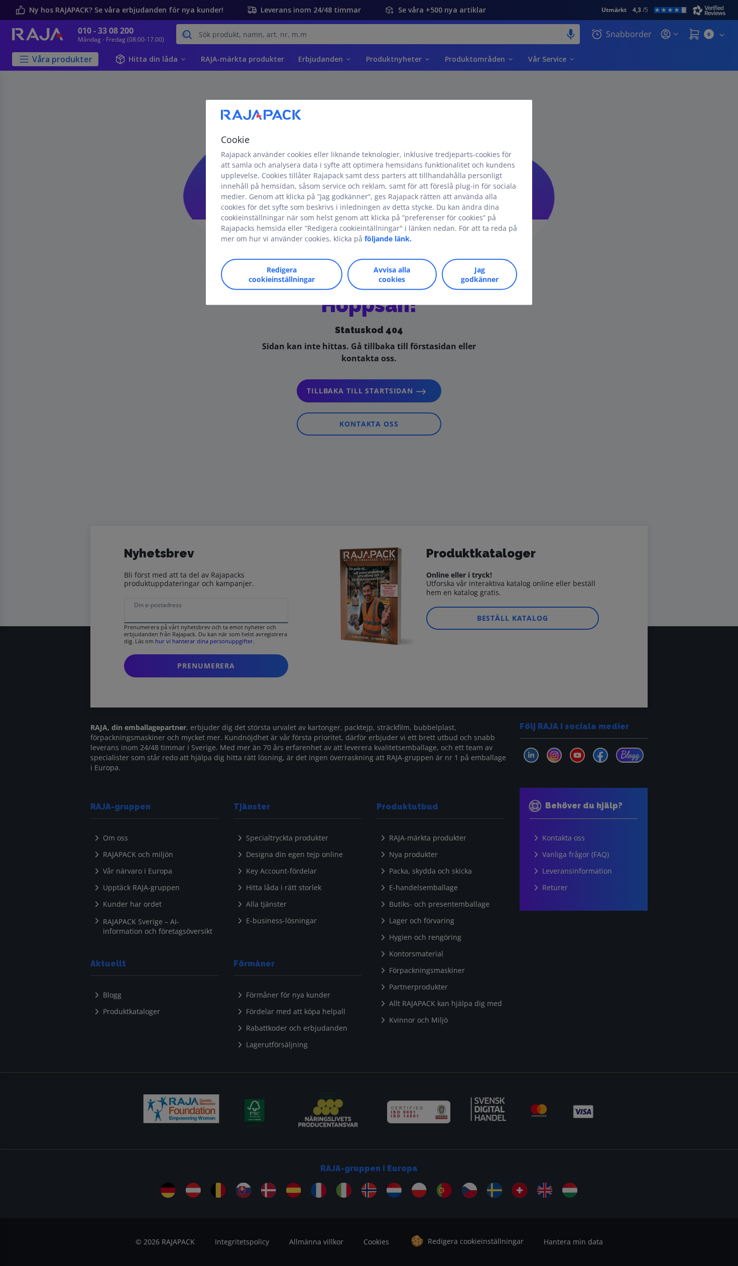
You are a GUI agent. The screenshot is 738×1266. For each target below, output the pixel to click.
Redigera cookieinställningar (282, 274)
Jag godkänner (480, 274)
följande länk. (388, 238)
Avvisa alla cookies (392, 274)
